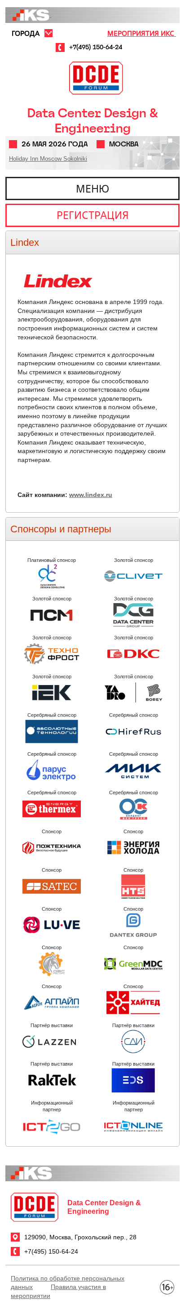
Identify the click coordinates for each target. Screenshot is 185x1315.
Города (26, 33)
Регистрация (93, 215)
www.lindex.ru (90, 494)
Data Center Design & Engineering (92, 121)
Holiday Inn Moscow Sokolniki (48, 158)
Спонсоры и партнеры (60, 529)
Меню (92, 188)
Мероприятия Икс (141, 33)
